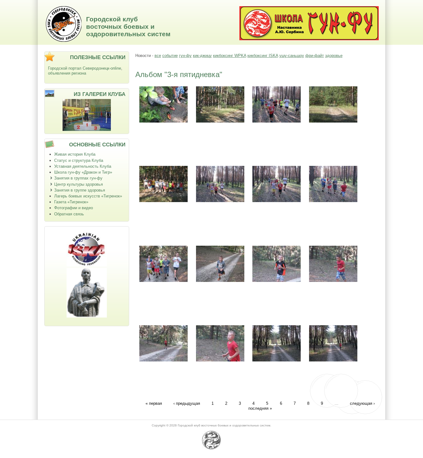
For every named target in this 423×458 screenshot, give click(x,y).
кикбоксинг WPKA (229, 55)
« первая (154, 403)
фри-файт (314, 55)
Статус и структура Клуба (78, 160)
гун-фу (185, 55)
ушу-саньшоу (291, 55)
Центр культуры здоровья (78, 184)
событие (170, 55)
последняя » (260, 408)
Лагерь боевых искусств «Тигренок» (88, 196)
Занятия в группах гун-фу (78, 178)
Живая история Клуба (74, 154)
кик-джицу (202, 55)
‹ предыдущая (186, 403)
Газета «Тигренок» (71, 202)
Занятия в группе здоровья (79, 190)
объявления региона (67, 73)
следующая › (362, 403)
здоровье (333, 55)
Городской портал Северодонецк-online (84, 68)
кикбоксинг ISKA (262, 55)
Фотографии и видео (73, 207)
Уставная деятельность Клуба (82, 166)
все (158, 55)
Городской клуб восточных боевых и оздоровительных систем (128, 26)
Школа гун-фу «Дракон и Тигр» (83, 172)
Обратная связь (69, 214)
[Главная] (63, 40)
